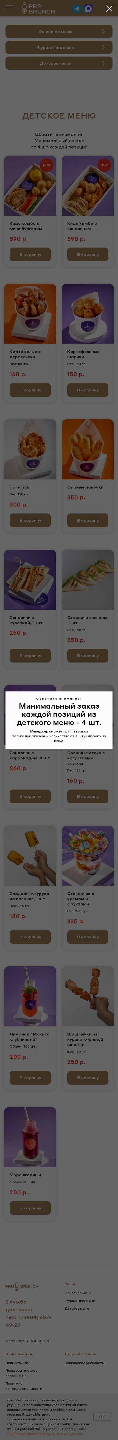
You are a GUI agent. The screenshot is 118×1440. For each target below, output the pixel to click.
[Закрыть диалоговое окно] (109, 9)
